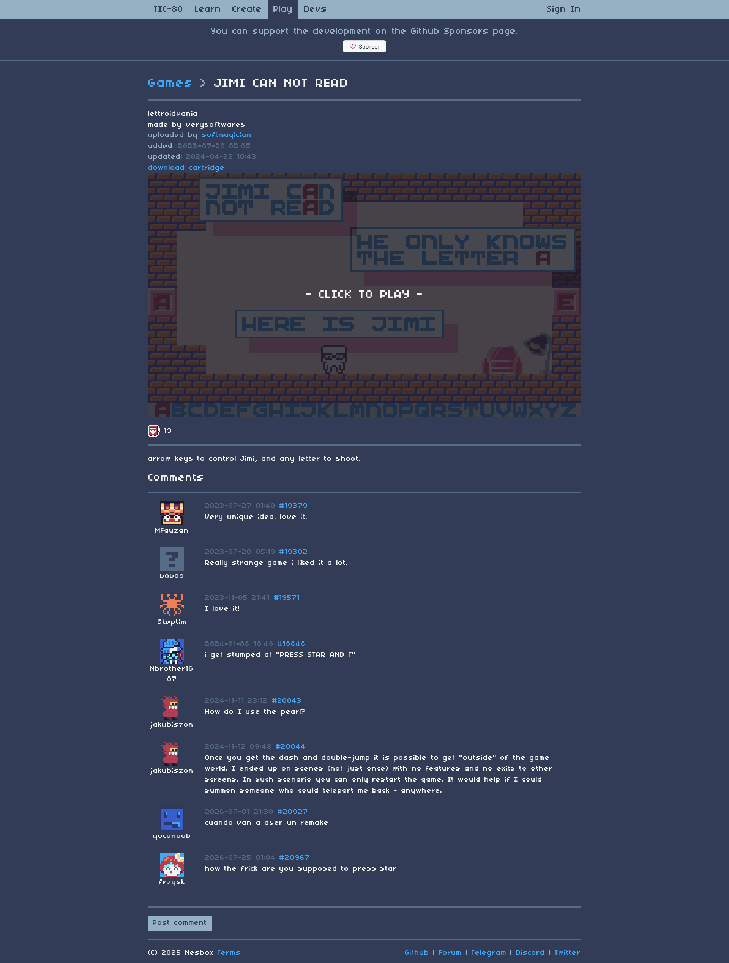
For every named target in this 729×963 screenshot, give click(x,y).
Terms (229, 953)
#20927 (293, 812)
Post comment (180, 923)
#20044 (291, 747)
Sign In (564, 9)
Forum (450, 953)
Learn (208, 9)
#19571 (287, 598)
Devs (315, 9)
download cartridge (186, 168)
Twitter (568, 953)
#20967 (294, 858)
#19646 (292, 644)
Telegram (489, 953)
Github (417, 953)
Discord (530, 953)
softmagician (227, 135)
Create (247, 9)
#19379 (293, 506)
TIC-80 (168, 9)
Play (283, 9)
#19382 (293, 552)
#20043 (287, 701)
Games (170, 84)
